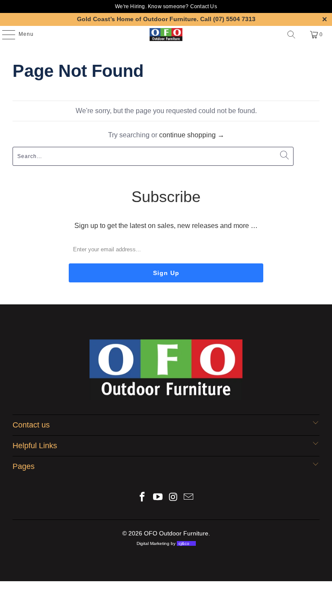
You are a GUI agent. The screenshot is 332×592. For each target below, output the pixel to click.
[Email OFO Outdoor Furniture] (188, 498)
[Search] (291, 34)
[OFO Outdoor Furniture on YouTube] (157, 498)
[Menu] (4, 34)
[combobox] (153, 156)
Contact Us (203, 6)
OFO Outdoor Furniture (176, 533)
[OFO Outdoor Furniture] (166, 34)
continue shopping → (191, 135)
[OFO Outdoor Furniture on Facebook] (142, 498)
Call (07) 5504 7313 (227, 19)
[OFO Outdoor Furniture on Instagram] (173, 498)
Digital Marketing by (163, 543)
